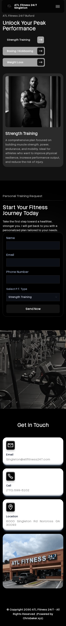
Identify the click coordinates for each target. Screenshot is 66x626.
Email (10, 255)
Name (10, 238)
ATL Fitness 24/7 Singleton (25, 6)
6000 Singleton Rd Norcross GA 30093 (33, 523)
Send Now (33, 309)
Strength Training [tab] (18, 40)
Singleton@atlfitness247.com (28, 459)
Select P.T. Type (16, 289)
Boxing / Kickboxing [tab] (20, 51)
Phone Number (17, 272)
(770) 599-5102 (17, 490)
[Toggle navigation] (58, 6)
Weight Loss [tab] (15, 62)
